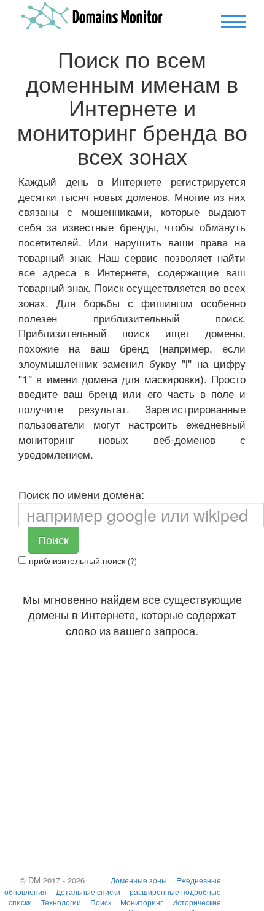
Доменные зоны (139, 880)
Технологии (61, 902)
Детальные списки (88, 891)
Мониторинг (141, 902)
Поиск (53, 539)
